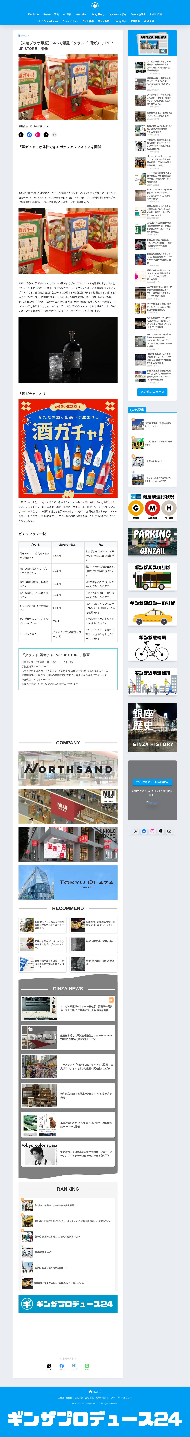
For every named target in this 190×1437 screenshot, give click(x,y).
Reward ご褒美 (51, 14)
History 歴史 (120, 21)
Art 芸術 (67, 14)
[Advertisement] (68, 171)
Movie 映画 (103, 21)
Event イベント (70, 21)
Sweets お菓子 (138, 14)
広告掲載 (89, 1398)
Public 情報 (156, 14)
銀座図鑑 (135, 21)
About (61, 1398)
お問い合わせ (102, 1398)
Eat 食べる (33, 14)
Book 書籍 (88, 21)
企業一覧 (79, 1398)
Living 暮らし (97, 14)
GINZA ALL (150, 21)
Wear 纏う (81, 14)
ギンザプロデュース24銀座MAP (152, 782)
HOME (96, 1392)
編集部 (69, 1398)
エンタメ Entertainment (46, 21)
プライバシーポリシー (121, 1398)
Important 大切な (117, 14)
